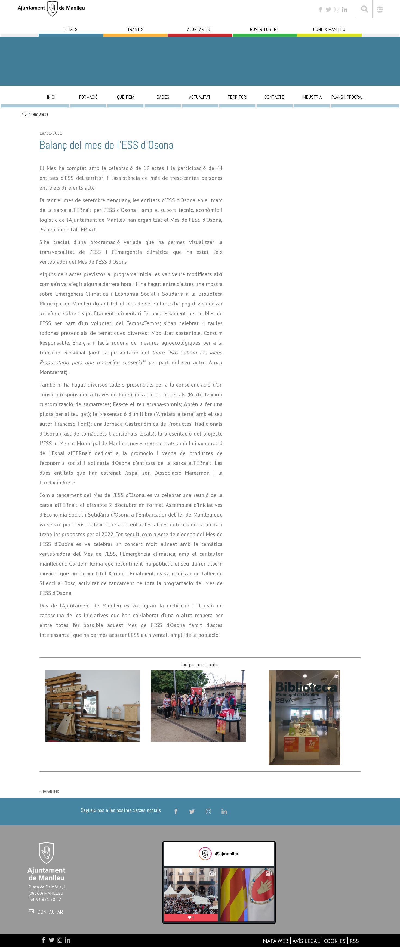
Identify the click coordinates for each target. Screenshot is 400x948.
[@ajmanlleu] (205, 853)
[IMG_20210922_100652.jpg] (92, 705)
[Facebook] (320, 9)
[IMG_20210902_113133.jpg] (304, 717)
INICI (24, 114)
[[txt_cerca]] (364, 9)
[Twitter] (328, 9)
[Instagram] (337, 9)
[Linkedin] (344, 9)
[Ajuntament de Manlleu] (51, 8)
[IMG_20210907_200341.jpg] (198, 705)
